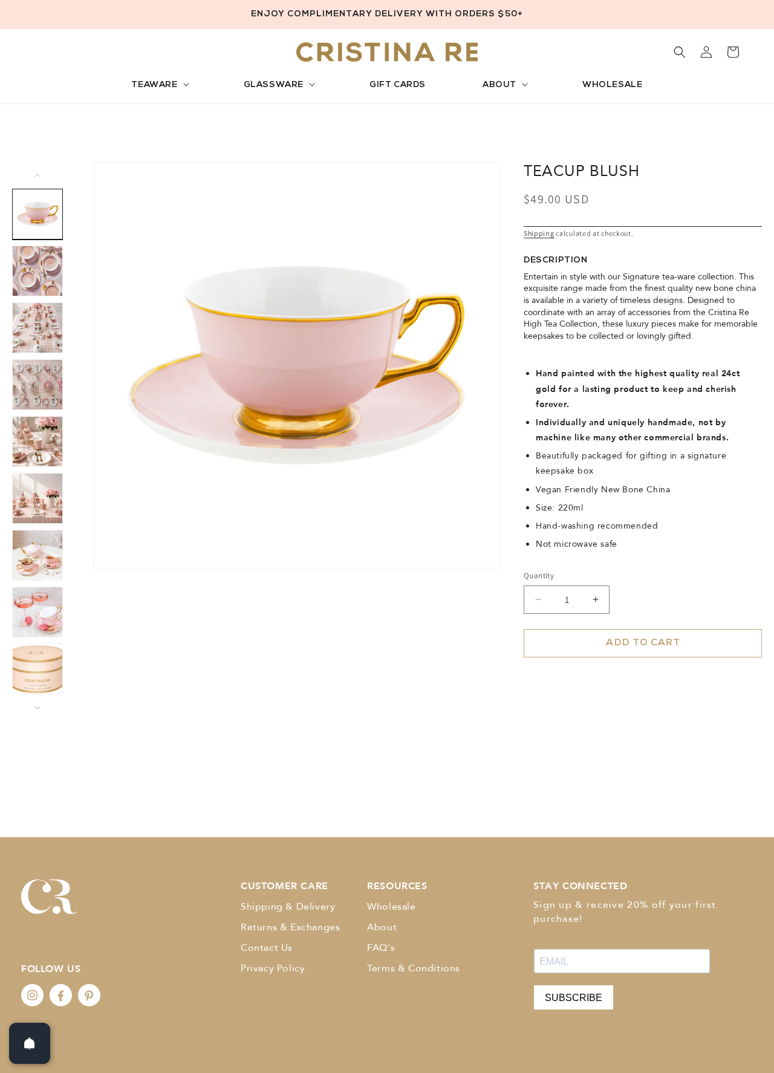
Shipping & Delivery (288, 906)
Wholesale (391, 906)
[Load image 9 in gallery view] (37, 669)
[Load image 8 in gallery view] (37, 612)
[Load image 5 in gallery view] (37, 441)
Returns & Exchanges (290, 927)
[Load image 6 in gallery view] (37, 498)
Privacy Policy (273, 968)
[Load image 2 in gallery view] (37, 271)
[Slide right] (37, 707)
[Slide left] (37, 175)
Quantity (539, 575)
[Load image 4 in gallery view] (37, 384)
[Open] (29, 1043)
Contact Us (267, 947)
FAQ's (381, 947)
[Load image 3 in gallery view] (37, 327)
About (382, 927)
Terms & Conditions (413, 968)
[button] (159, 86)
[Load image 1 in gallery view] (37, 214)
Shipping (539, 233)
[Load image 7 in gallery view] (37, 555)
